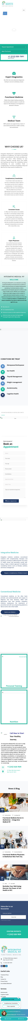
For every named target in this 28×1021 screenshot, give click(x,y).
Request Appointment (8, 47)
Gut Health (13, 883)
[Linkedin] (6, 966)
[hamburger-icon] (23, 10)
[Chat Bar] (14, 1019)
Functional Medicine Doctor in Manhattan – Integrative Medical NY (13, 820)
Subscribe (13, 917)
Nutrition (14, 722)
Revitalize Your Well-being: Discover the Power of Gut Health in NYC (12, 888)
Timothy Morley (8, 815)
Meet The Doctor (6, 51)
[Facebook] (2, 966)
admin (6, 883)
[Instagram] (4, 966)
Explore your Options (9, 612)
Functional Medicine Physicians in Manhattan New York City (13, 856)
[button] (5, 13)
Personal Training (14, 686)
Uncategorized (17, 815)
